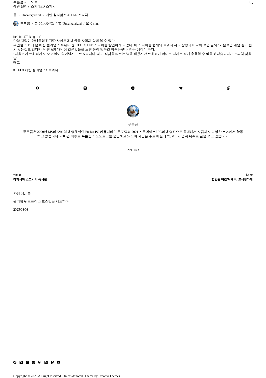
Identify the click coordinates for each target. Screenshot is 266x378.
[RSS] (46, 362)
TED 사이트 (57, 40)
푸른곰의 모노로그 (27, 2)
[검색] (251, 2)
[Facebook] (37, 88)
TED (17, 70)
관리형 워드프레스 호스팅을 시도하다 (41, 201)
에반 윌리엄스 (34, 70)
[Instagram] (27, 362)
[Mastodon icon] (150, 141)
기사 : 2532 (133, 150)
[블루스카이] (181, 88)
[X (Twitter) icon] (133, 141)
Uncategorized (72, 23)
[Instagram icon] (141, 141)
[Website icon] (125, 141)
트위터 (52, 70)
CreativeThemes (109, 376)
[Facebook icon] (116, 141)
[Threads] (133, 88)
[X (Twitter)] (85, 88)
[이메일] (58, 362)
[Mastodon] (39, 362)
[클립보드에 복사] (229, 88)
